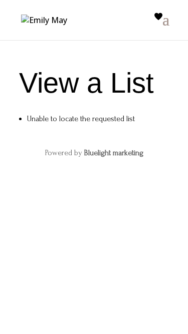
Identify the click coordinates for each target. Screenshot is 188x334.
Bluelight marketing (113, 152)
